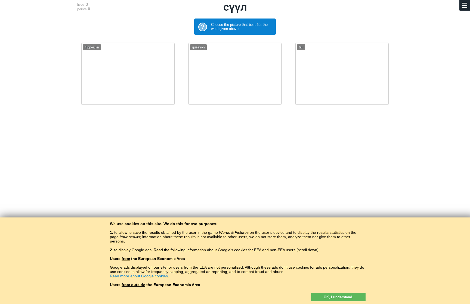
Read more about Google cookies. (139, 276)
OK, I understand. (338, 297)
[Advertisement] (235, 157)
